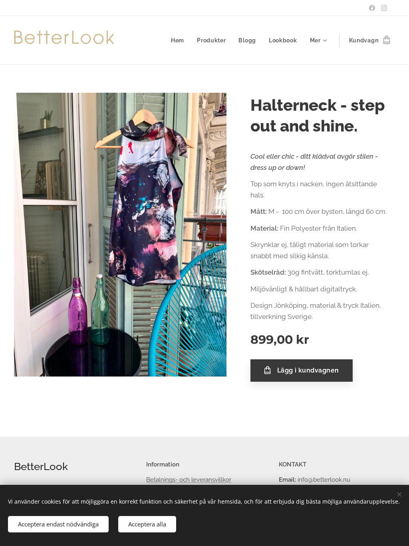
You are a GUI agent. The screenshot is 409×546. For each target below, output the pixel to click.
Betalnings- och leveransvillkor (188, 479)
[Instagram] (384, 8)
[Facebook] (372, 8)
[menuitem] (180, 40)
